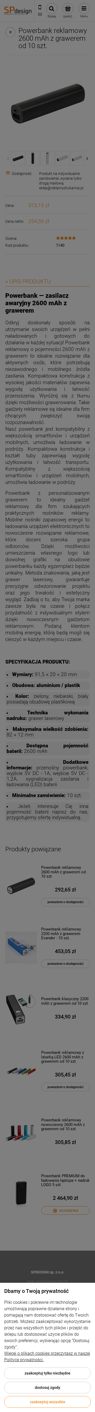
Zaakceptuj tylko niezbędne (47, 1373)
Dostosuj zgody (47, 1387)
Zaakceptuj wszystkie (47, 1402)
